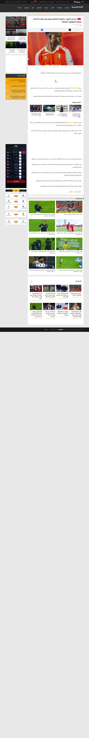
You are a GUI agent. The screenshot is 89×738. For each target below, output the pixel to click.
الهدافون (39, 7)
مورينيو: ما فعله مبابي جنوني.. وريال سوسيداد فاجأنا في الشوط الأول (50, 295)
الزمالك (55, 82)
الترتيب (52, 7)
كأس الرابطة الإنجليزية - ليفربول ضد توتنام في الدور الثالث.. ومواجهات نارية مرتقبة (36, 296)
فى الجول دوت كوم (77, 329)
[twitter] (12, 2)
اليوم (16, 190)
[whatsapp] (25, 2)
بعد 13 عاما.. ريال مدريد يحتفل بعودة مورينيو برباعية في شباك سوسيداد (50, 314)
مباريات (57, 1)
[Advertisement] (69, 147)
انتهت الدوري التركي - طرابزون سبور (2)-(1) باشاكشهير (16, 80)
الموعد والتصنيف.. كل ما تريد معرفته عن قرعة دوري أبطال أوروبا (62, 295)
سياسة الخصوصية (53, 329)
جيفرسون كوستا (78, 191)
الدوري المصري (33, 1)
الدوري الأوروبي (23, 218)
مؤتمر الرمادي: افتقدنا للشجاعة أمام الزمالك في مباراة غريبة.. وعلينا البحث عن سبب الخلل (36, 314)
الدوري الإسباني (47, 298)
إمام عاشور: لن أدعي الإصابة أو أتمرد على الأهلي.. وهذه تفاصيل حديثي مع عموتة (21, 38)
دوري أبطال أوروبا (61, 298)
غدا (9, 190)
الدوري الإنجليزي (34, 300)
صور (46, 1)
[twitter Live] (15, 2)
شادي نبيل (77, 25)
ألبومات (19, 7)
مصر (67, 1)
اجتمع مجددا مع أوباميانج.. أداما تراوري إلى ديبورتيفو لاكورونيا (62, 313)
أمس (23, 190)
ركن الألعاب (41, 1)
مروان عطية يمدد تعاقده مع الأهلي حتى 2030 (75, 294)
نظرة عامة (59, 7)
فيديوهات (52, 1)
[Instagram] (17, 2)
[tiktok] (23, 2)
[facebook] (9, 2)
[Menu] (82, 2)
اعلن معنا (46, 329)
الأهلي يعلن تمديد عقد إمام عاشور (16, 86)
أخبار (63, 1)
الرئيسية (67, 7)
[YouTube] (20, 2)
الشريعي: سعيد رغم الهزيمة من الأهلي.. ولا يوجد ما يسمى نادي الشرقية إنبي (16, 97)
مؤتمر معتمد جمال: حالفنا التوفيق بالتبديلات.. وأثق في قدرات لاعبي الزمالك (11, 51)
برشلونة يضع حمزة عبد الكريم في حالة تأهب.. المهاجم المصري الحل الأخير (16, 91)
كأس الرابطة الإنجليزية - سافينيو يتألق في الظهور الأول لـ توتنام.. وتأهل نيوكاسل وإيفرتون (75, 314)
